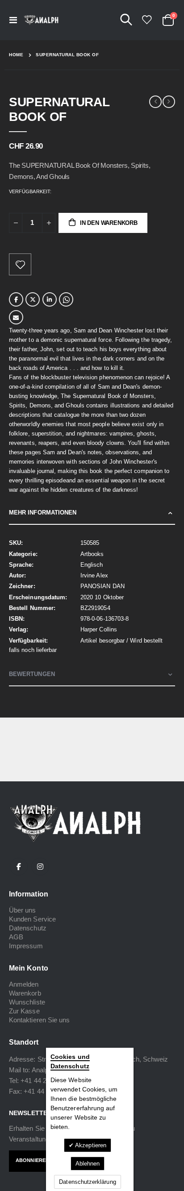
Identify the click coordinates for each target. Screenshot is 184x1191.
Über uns (22, 910)
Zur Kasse (24, 1011)
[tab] (92, 513)
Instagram (40, 867)
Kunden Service (32, 919)
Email (16, 317)
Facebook (16, 299)
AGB (16, 937)
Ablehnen (87, 1163)
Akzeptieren (90, 1145)
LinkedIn (49, 299)
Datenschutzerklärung (87, 1182)
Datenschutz (27, 928)
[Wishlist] (146, 20)
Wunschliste (27, 1002)
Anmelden (24, 984)
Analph (42, 1070)
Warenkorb (25, 993)
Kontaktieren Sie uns (39, 1020)
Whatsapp (66, 299)
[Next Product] (169, 101)
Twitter (32, 299)
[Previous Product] (155, 101)
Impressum (26, 946)
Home (16, 54)
